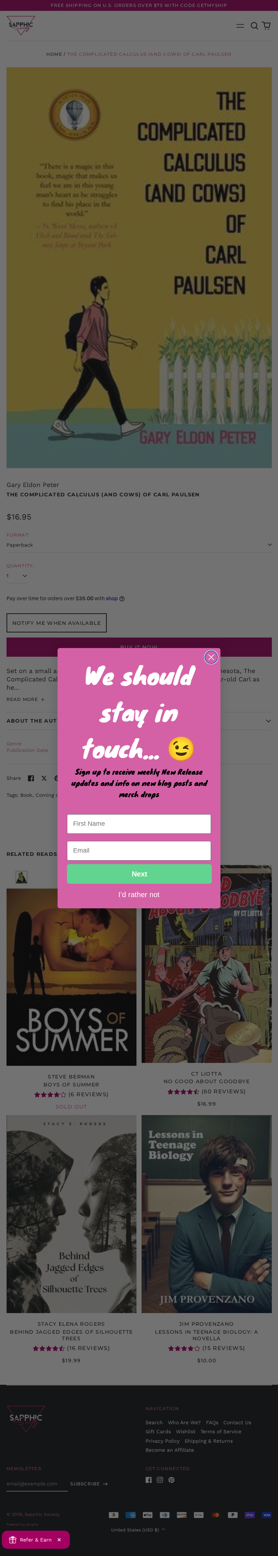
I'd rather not (139, 894)
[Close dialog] (211, 657)
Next (139, 874)
